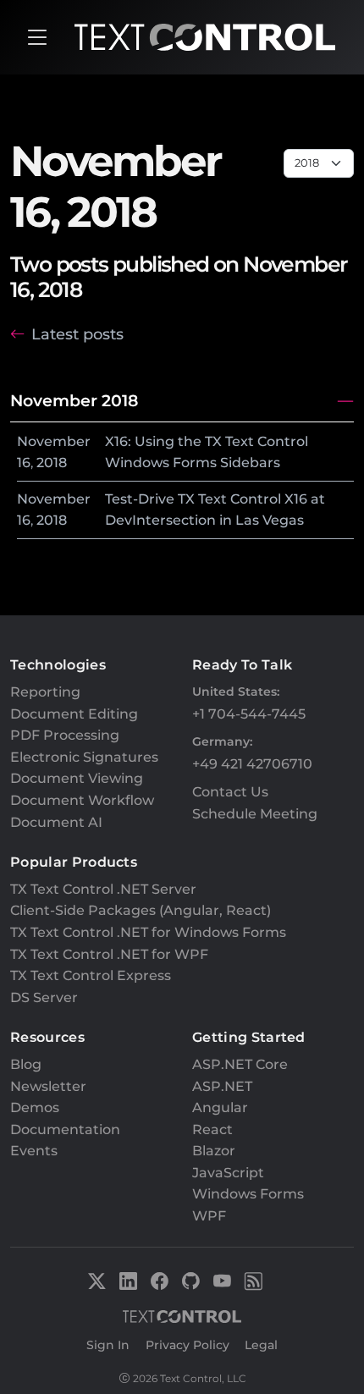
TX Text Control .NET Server (103, 889)
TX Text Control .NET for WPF (109, 954)
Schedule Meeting (254, 814)
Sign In (108, 1345)
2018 (51, 463)
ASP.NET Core (240, 1064)
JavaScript (228, 1173)
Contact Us (230, 792)
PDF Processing (64, 735)
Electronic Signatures (84, 757)
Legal (261, 1345)
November (54, 441)
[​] (37, 37)
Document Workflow (82, 800)
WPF (209, 1216)
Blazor (213, 1151)
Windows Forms (248, 1194)
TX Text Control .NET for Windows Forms (148, 932)
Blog (25, 1064)
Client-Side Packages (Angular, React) (140, 910)
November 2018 (74, 400)
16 (23, 463)
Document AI (56, 822)
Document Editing (74, 714)
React (212, 1129)
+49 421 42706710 (252, 764)
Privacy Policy (187, 1345)
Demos (34, 1107)
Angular (220, 1107)
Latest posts (77, 334)
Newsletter (48, 1086)
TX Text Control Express (90, 975)
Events (34, 1151)
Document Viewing (76, 778)
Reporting (45, 692)
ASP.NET (222, 1086)
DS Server (44, 997)
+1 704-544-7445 (249, 714)
